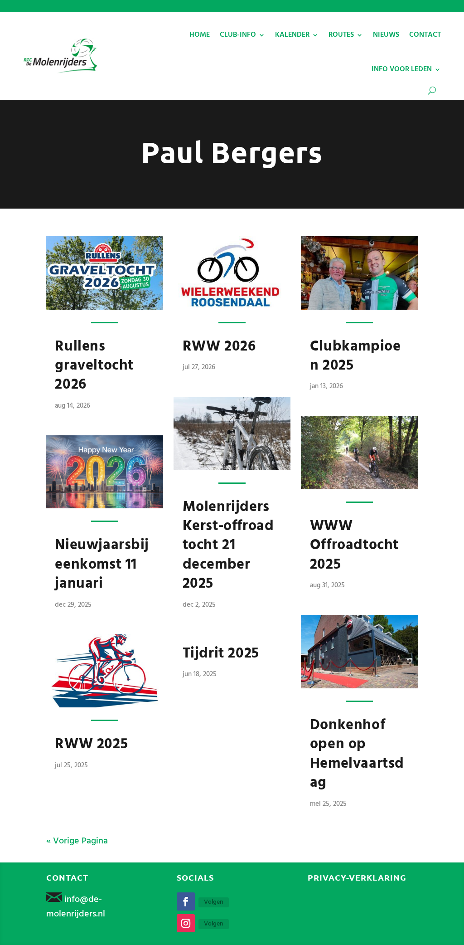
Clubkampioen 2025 (355, 356)
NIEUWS (386, 35)
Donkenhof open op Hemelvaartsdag (357, 754)
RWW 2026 (219, 346)
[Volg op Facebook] (186, 901)
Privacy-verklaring (357, 877)
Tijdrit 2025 (221, 653)
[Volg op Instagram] (186, 923)
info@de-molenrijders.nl (75, 906)
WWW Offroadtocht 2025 (354, 545)
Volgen (213, 902)
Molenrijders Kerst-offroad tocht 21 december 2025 (228, 546)
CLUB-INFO (238, 35)
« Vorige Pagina (77, 841)
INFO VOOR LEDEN (402, 69)
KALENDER (292, 35)
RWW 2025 (91, 744)
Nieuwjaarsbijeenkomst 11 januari (102, 564)
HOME (199, 35)
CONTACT (425, 35)
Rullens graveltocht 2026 (94, 366)
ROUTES (341, 35)
